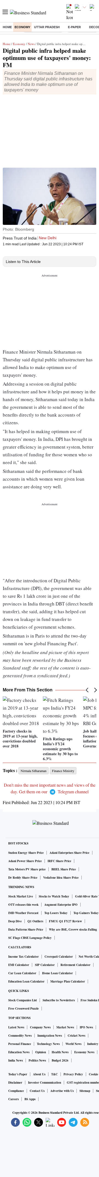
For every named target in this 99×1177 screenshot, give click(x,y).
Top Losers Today (56, 913)
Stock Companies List (22, 1000)
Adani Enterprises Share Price (69, 853)
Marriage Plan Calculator (67, 981)
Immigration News (49, 1036)
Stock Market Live (20, 896)
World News (73, 1044)
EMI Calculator (18, 965)
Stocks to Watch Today (54, 896)
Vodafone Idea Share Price (61, 878)
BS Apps (29, 1099)
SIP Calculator (45, 965)
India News (15, 1060)
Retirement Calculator (75, 965)
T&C (54, 1074)
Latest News (16, 1027)
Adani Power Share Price (25, 861)
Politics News (37, 1060)
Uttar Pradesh (47, 27)
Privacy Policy (73, 1074)
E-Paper (74, 27)
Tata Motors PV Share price (27, 869)
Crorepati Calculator (59, 957)
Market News (65, 1027)
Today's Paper (17, 1074)
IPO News (86, 1027)
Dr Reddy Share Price (22, 878)
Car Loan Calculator (22, 973)
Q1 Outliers (35, 921)
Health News (60, 1052)
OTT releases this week (23, 905)
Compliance (16, 1091)
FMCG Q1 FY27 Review (65, 921)
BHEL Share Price (63, 869)
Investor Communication (44, 1082)
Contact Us (37, 1091)
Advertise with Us (62, 1091)
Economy (22, 27)
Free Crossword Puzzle (23, 1008)
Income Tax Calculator (23, 957)
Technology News (48, 1044)
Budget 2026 (60, 1060)
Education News (18, 1052)
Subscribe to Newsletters (59, 1000)
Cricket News (76, 1036)
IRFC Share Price (59, 861)
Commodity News (20, 1036)
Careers (13, 1099)
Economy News (84, 1052)
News (31, 44)
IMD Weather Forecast (23, 913)
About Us (39, 1074)
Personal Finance (19, 1044)
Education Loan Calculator (26, 981)
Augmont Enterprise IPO (61, 905)
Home (7, 27)
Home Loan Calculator (57, 973)
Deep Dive (15, 921)
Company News (40, 1027)
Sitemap (84, 1091)
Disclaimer (15, 1082)
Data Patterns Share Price (25, 929)
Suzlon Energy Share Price (26, 853)
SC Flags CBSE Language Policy (30, 938)
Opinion (40, 1052)
